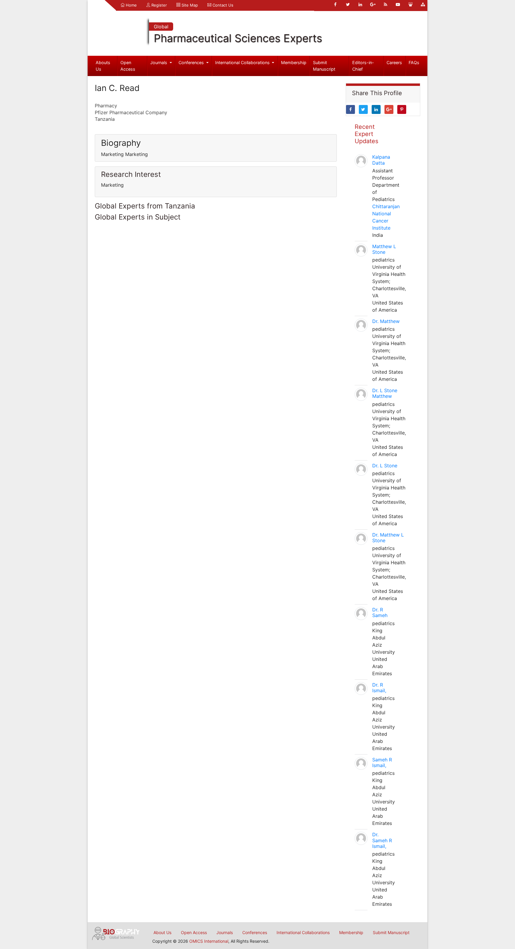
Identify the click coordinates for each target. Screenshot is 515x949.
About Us (162, 932)
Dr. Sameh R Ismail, (382, 840)
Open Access (127, 66)
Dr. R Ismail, (379, 687)
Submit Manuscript (324, 66)
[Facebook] (335, 4)
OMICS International (208, 941)
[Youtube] (397, 4)
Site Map (189, 5)
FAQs (414, 62)
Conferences (192, 62)
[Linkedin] (360, 4)
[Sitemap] (422, 4)
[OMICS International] (116, 933)
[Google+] (372, 4)
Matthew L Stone (384, 249)
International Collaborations (243, 62)
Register (158, 5)
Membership (293, 62)
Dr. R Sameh (379, 612)
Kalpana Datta (381, 160)
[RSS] (385, 4)
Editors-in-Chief (363, 66)
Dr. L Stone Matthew (384, 393)
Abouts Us (103, 66)
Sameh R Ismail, (382, 762)
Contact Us (222, 5)
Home (131, 5)
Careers (394, 62)
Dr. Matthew (386, 321)
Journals (159, 62)
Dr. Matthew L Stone (388, 537)
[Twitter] (347, 4)
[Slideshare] (410, 4)
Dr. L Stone (384, 466)
